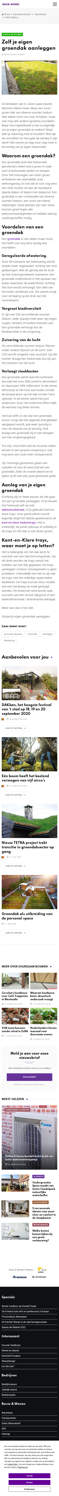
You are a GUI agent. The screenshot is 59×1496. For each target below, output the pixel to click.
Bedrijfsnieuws (9, 1384)
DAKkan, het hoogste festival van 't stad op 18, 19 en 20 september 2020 (27, 709)
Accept (29, 1476)
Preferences (29, 1489)
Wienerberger (8, 1361)
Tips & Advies (40, 14)
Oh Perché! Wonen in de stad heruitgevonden (24, 1322)
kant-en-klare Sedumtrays (19, 522)
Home (7, 14)
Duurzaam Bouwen (22, 14)
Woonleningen (41, 1225)
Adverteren (7, 1412)
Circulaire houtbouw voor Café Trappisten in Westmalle (15, 996)
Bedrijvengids (8, 1395)
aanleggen (48, 634)
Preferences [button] (22, 1467)
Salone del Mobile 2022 (14, 1327)
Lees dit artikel (13, 728)
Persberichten (9, 1418)
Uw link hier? (8, 1366)
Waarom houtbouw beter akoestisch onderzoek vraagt (42, 996)
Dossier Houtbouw (11, 1345)
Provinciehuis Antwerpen (14, 1316)
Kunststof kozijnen (11, 1355)
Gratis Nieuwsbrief (11, 1423)
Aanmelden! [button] (29, 1077)
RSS (4, 1428)
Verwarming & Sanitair (17, 1110)
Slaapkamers (41, 1202)
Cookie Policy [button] (12, 1464)
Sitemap (6, 1434)
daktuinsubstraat (13, 510)
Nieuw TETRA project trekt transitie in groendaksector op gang (28, 847)
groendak (13, 239)
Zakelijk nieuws (9, 1389)
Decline (29, 1483)
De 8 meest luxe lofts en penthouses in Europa (25, 1311)
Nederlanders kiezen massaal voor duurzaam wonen (43, 1031)
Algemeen (38, 1177)
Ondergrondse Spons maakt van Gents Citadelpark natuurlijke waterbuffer (43, 1189)
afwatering (9, 640)
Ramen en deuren (10, 1350)
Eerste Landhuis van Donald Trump (19, 1306)
